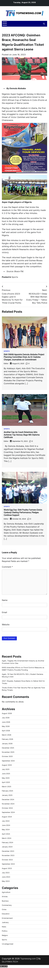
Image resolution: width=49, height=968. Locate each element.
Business (5, 901)
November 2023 (8, 855)
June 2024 (6, 825)
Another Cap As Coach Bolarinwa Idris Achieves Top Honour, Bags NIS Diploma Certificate (22, 435)
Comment (7, 567)
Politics (4, 931)
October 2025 (7, 756)
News (4, 927)
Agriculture (6, 892)
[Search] (44, 24)
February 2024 (7, 842)
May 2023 (6, 881)
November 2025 (8, 752)
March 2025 (6, 787)
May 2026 (6, 726)
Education (6, 914)
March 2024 (6, 838)
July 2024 (5, 821)
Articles (5, 896)
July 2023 (5, 873)
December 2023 (8, 851)
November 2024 (8, 804)
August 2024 (7, 817)
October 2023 (7, 860)
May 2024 (6, 830)
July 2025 (5, 769)
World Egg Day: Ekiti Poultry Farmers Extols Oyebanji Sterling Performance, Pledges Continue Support (23, 512)
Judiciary (5, 922)
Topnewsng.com (28, 958)
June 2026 (6, 722)
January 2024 (7, 847)
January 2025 (7, 795)
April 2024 (6, 834)
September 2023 (8, 864)
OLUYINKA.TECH (10, 961)
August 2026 (7, 713)
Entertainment (7, 918)
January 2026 (7, 744)
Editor (6, 363)
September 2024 (8, 812)
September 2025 (8, 761)
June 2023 (6, 877)
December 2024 (8, 799)
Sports (15, 277)
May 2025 (6, 778)
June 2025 (6, 774)
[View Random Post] (39, 24)
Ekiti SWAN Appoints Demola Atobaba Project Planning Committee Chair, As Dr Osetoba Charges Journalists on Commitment (24, 357)
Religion (5, 935)
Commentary (7, 905)
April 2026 (6, 731)
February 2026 (7, 739)
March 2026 (6, 735)
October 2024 (7, 808)
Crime (4, 909)
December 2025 (8, 748)
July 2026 (5, 718)
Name (4, 600)
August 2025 (7, 765)
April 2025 (6, 782)
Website (5, 624)
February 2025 (7, 791)
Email (4, 612)
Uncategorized (7, 944)
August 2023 (7, 868)
